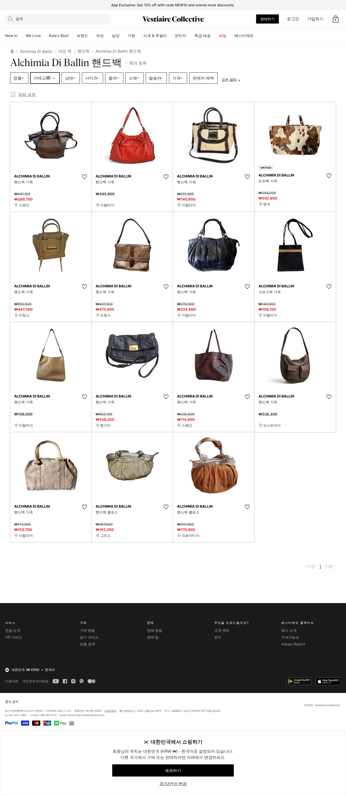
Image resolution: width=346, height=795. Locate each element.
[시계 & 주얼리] (171, 36)
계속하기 (173, 770)
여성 (100, 35)
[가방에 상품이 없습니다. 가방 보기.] (335, 19)
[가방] (139, 36)
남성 (116, 35)
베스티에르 (244, 35)
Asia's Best (59, 35)
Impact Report (293, 644)
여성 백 (65, 51)
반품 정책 (87, 644)
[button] (335, 19)
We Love (33, 35)
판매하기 (267, 19)
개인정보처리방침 (35, 681)
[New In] (22, 36)
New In (11, 35)
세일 (222, 35)
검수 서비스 (89, 637)
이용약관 (11, 681)
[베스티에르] (258, 36)
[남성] (124, 36)
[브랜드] (92, 36)
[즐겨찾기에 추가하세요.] (85, 177)
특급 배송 (203, 35)
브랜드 (82, 35)
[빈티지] (190, 36)
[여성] (108, 36)
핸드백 (84, 51)
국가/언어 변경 (173, 784)
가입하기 (315, 18)
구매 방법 (87, 630)
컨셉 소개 (12, 630)
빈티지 (180, 35)
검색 (19, 18)
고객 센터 (221, 630)
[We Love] (45, 36)
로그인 (293, 18)
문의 (217, 637)
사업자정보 (110, 710)
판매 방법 (154, 630)
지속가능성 (290, 637)
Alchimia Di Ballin (36, 51)
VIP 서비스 (13, 637)
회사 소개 (289, 630)
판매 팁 (153, 637)
